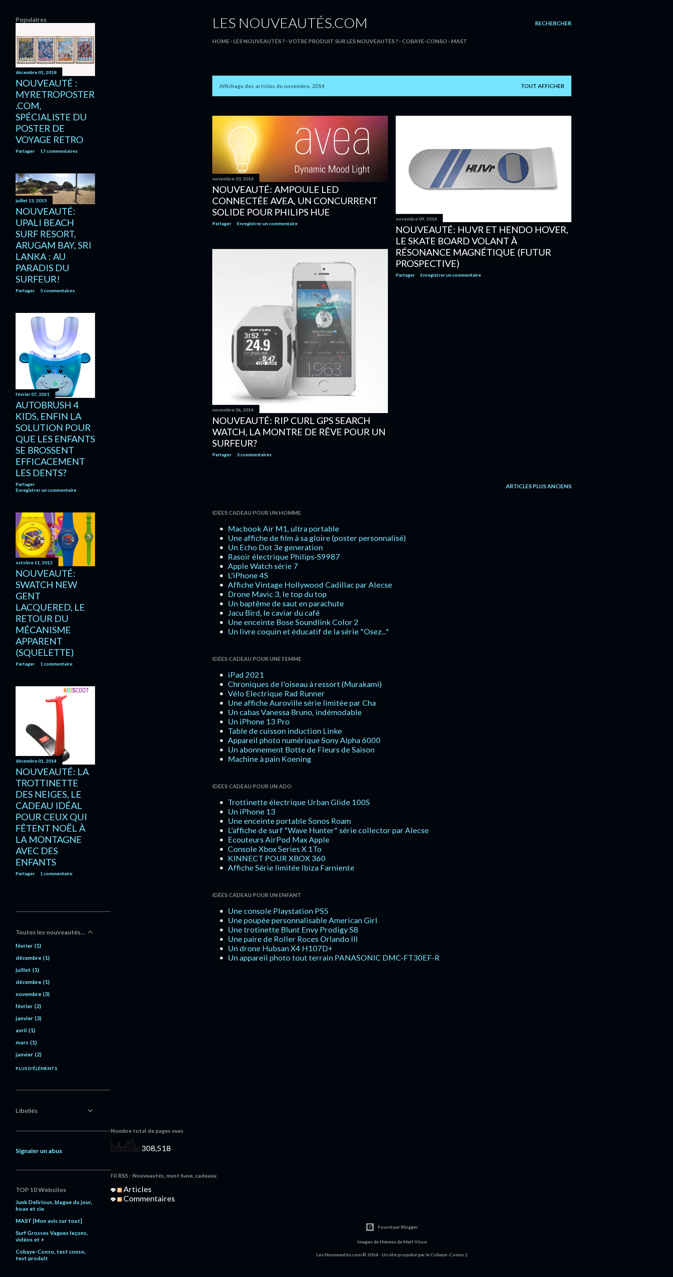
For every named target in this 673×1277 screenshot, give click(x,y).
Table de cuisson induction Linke (285, 730)
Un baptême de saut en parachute (286, 603)
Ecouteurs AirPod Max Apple (278, 839)
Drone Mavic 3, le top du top (277, 594)
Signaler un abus (39, 1150)
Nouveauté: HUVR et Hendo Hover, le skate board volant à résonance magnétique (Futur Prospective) (482, 246)
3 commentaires (254, 454)
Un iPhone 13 (251, 811)
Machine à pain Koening (269, 758)
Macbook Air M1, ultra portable (283, 528)
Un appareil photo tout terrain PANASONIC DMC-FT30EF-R (334, 957)
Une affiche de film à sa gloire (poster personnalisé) (317, 537)
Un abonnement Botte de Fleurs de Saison (301, 749)
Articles (137, 1189)
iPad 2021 (246, 674)
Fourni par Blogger (398, 1227)
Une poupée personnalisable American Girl (302, 920)
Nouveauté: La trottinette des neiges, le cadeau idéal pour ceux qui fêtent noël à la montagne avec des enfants (52, 816)
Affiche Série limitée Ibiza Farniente (291, 867)
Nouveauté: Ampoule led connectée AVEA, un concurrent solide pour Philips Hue (294, 200)
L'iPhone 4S (248, 575)
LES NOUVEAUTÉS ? (259, 41)
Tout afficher (542, 86)
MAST (459, 41)
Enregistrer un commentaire (267, 223)
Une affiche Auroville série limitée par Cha (302, 702)
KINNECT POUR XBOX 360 (277, 858)
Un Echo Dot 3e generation (275, 547)
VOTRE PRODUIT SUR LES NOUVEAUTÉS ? (343, 41)
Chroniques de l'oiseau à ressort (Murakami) (305, 684)
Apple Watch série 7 (263, 565)
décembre (32, 957)
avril (24, 1030)
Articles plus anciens (538, 486)
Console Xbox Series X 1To (275, 848)
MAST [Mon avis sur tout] (49, 1220)
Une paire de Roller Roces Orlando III (293, 938)
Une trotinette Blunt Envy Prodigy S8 (293, 929)
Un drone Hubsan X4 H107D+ (280, 948)
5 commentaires (57, 290)
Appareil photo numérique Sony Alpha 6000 (304, 740)
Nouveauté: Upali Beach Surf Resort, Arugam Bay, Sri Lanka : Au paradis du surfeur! (54, 244)
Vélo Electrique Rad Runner (276, 693)
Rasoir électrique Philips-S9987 (284, 556)
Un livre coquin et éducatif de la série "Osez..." (308, 631)
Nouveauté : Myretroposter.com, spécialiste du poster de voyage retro (55, 111)
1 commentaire (56, 664)
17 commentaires (59, 151)
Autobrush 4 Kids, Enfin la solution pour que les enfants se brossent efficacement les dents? (55, 438)
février (27, 945)
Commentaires (148, 1198)
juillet (26, 969)
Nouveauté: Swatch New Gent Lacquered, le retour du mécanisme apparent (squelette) (50, 612)
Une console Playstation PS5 (278, 910)
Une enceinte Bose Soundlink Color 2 (293, 622)
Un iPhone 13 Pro (259, 721)
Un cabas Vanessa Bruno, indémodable (295, 712)
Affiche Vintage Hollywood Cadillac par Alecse (310, 584)
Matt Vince (415, 1242)
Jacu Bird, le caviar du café (274, 612)
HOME (220, 41)
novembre (32, 994)
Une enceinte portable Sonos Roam (289, 820)
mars (25, 1042)
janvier (28, 1018)
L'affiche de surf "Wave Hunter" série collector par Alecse (328, 830)
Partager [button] (221, 223)
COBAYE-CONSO (424, 41)
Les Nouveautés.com (290, 22)
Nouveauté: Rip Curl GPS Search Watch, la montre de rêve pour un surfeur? (299, 432)
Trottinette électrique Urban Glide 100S (299, 802)
